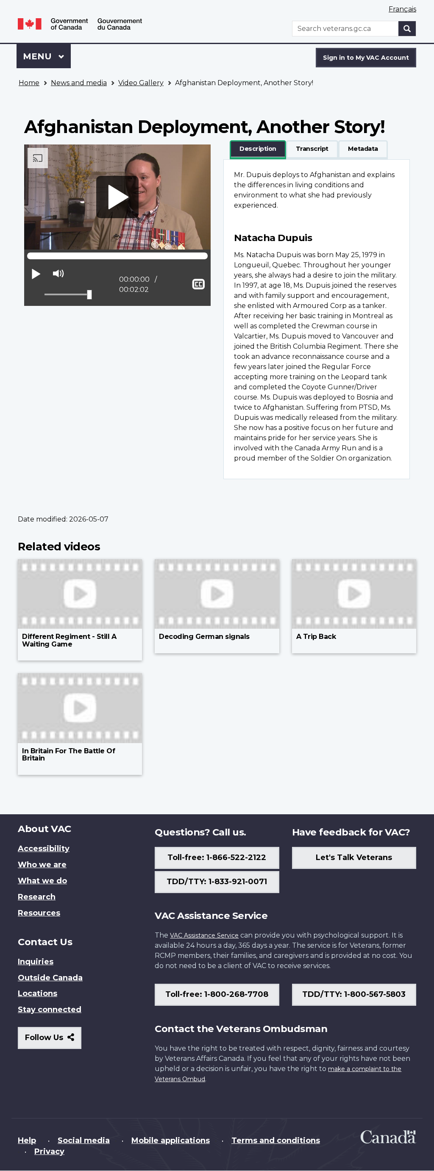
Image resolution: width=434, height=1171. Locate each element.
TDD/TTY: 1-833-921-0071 (217, 881)
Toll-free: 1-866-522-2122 (216, 857)
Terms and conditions (275, 1140)
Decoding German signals (204, 637)
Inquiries (35, 961)
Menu (38, 56)
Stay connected (49, 1009)
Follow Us (53, 1040)
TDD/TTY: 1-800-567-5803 (354, 994)
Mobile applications (170, 1140)
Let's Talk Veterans (354, 857)
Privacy (49, 1151)
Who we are (42, 864)
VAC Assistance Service (204, 935)
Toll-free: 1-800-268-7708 (216, 994)
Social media (84, 1140)
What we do (42, 880)
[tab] (258, 149)
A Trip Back (316, 637)
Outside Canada (50, 977)
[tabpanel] (316, 319)
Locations (37, 993)
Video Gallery (141, 83)
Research (37, 897)
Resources (39, 913)
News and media (79, 83)
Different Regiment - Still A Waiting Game (69, 640)
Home (29, 83)
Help (27, 1140)
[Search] (407, 28)
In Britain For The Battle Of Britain (68, 755)
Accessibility (44, 848)
